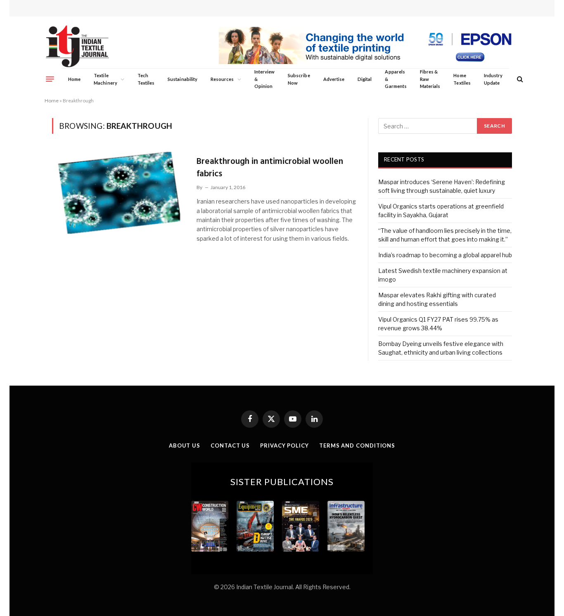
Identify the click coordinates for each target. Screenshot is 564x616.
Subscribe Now (299, 79)
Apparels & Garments (395, 79)
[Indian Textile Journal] (77, 46)
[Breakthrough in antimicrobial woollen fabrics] (119, 192)
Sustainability (182, 79)
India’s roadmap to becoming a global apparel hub (445, 254)
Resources (222, 79)
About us (184, 445)
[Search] (519, 79)
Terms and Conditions (357, 445)
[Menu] (50, 79)
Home (74, 79)
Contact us (230, 445)
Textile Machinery (105, 79)
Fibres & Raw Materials (430, 79)
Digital (365, 79)
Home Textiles (461, 79)
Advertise (334, 79)
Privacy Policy (284, 445)
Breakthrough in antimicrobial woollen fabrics (270, 168)
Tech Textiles (145, 79)
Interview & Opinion (264, 79)
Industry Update (493, 79)
